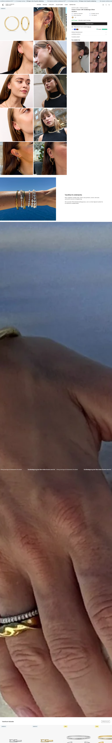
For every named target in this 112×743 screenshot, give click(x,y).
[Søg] (106, 5)
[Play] (80, 57)
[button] (39, 4)
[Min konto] (103, 5)
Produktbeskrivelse (77, 32)
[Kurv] (109, 5)
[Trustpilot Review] (98, 29)
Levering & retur (76, 34)
